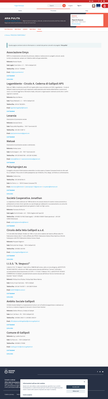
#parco (19, 21)
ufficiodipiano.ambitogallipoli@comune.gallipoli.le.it (25, 321)
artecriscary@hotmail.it (17, 187)
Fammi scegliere (27, 394)
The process (8, 29)
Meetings (18, 29)
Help (86, 11)
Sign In (79, 5)
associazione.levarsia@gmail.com (19, 133)
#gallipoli (13, 21)
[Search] (64, 5)
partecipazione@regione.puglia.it (17, 387)
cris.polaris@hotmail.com (50, 187)
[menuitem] (71, 5)
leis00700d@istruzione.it (17, 290)
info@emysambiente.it (17, 72)
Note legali (20, 394)
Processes (53, 11)
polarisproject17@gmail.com (33, 187)
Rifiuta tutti (76, 391)
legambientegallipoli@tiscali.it (19, 108)
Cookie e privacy (9, 394)
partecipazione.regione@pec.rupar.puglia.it (20, 385)
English (70, 6)
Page (39, 29)
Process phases (76, 24)
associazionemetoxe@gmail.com (31, 159)
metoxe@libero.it (15, 159)
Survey (25, 29)
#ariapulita (8, 21)
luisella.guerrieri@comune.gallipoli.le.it (21, 347)
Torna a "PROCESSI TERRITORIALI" (15, 35)
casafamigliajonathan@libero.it (19, 222)
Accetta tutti (75, 387)
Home (20, 11)
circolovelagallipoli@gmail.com (19, 252)
